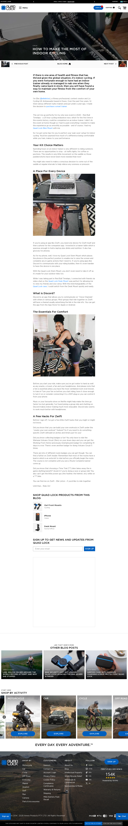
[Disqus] (64, 591)
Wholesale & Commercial (70, 781)
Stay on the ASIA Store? (112, 823)
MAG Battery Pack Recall (52, 798)
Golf (24, 791)
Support (115, 1)
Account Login (50, 773)
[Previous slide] (34, 1)
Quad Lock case (40, 286)
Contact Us (48, 769)
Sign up (5, 816)
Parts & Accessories (31, 802)
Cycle (24, 773)
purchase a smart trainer (56, 106)
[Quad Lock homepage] (8, 9)
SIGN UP (89, 549)
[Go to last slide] (4, 717)
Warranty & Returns (52, 790)
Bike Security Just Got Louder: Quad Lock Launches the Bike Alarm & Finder (63, 674)
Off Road (26, 776)
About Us (69, 765)
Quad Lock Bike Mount (43, 128)
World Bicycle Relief (73, 776)
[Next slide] (93, 1)
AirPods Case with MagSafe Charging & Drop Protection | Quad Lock (105, 674)
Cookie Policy (49, 780)
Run (24, 794)
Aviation (25, 787)
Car (23, 769)
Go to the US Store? (93, 823)
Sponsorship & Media (73, 786)
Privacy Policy (49, 776)
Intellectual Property (73, 773)
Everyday (26, 780)
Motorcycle (27, 765)
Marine (25, 783)
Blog (67, 769)
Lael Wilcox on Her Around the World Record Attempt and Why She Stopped (20, 674)
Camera (25, 798)
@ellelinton (45, 99)
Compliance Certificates (49, 785)
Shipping (109, 7)
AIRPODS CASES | (64, 1)
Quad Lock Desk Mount (58, 281)
